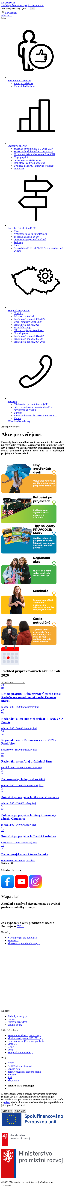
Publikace (19, 168)
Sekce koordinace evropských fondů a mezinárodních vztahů (33, 408)
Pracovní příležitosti (17, 1022)
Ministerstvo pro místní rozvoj (24, 943)
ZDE (20, 926)
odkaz (7, 1102)
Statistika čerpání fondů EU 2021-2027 (33, 148)
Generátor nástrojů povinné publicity (27, 1041)
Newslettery (24, 421)
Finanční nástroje (22, 327)
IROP (11, 1049)
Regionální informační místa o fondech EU (35, 415)
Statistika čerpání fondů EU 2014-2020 (33, 151)
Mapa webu (13, 1080)
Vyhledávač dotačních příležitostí (30, 234)
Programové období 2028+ (27, 324)
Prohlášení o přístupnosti (20, 1066)
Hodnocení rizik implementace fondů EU (34, 154)
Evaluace (12, 1019)
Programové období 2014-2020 (29, 336)
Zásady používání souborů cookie (24, 1071)
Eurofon (18, 412)
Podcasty (18, 242)
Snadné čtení (14, 1069)
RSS (10, 1077)
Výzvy (17, 231)
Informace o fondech (24, 316)
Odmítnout (7, 1111)
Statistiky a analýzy (17, 1016)
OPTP (12, 1046)
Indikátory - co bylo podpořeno (29, 163)
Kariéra (17, 418)
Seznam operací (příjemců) (27, 160)
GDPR (11, 1063)
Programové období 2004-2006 (29, 341)
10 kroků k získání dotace (26, 236)
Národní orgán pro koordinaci (29, 330)
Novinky (18, 313)
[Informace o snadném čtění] (32, 1008)
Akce (16, 245)
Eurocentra (13, 940)
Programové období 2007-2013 (29, 339)
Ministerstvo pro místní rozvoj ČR (31, 404)
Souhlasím (20, 1111)
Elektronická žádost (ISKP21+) (24, 1035)
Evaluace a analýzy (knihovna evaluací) (33, 165)
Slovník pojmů (21, 333)
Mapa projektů (21, 157)
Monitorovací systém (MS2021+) (25, 1038)
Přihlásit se (6, 15)
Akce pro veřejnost (23, 83)
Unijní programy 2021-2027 (28, 322)
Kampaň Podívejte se (24, 86)
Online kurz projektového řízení (30, 239)
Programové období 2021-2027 (29, 319)
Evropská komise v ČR (20, 1052)
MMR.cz (13, 1044)
